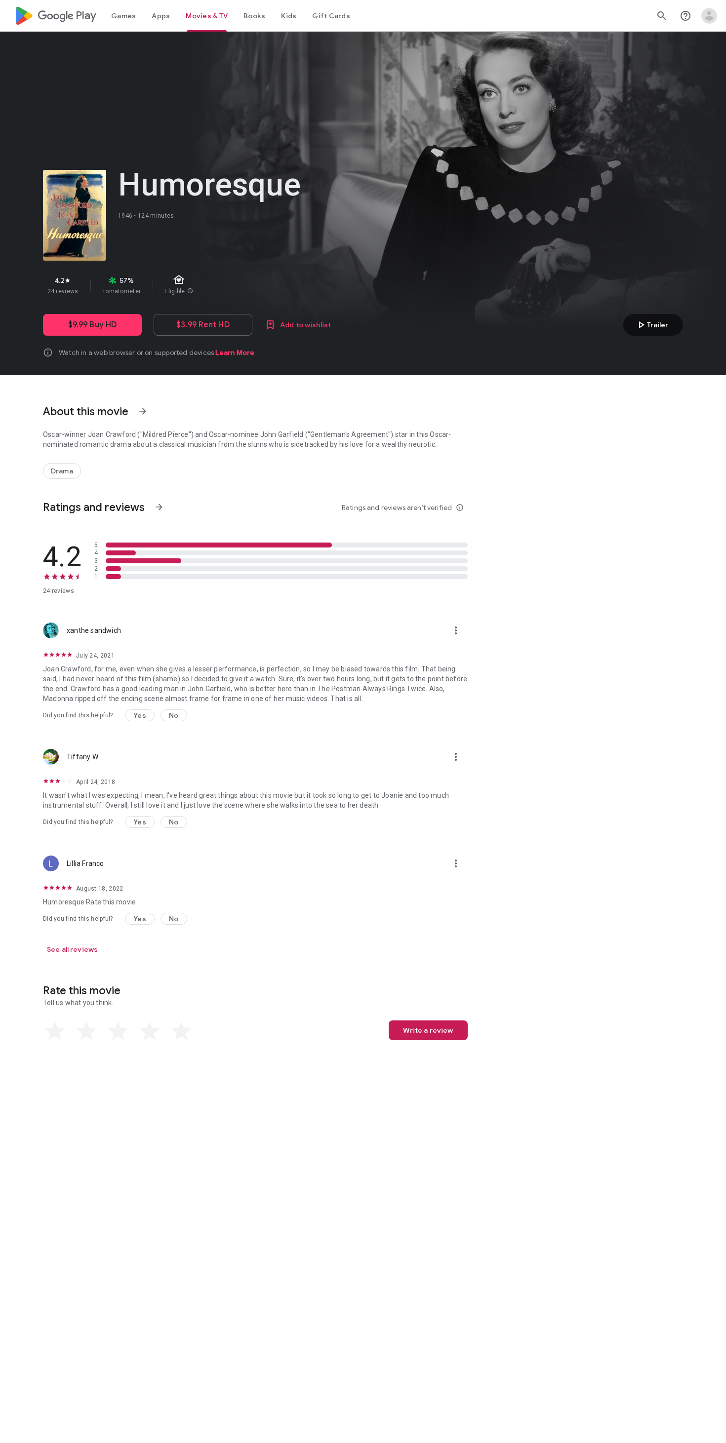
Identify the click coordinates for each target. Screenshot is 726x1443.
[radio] (55, 1031)
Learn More (234, 352)
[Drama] (62, 471)
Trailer (651, 325)
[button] (140, 715)
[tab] (123, 16)
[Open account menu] (709, 16)
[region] (219, 285)
